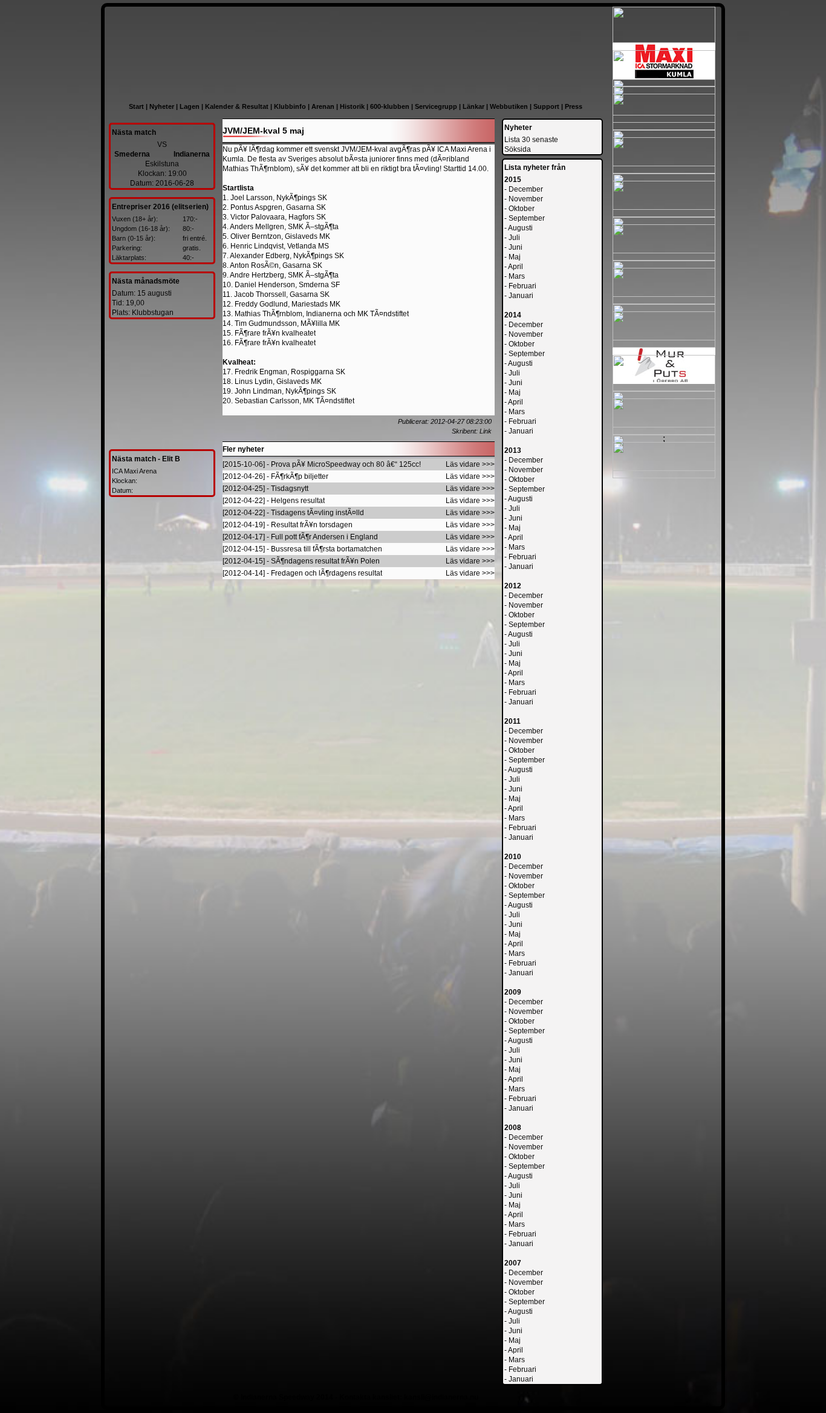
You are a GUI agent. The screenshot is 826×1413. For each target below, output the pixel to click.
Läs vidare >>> (470, 464)
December (526, 189)
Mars (517, 276)
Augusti (520, 228)
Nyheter (161, 106)
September (527, 218)
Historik (352, 106)
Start (136, 106)
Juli (514, 237)
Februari (522, 286)
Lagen (190, 106)
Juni (515, 247)
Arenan (322, 106)
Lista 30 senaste (531, 139)
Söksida (517, 149)
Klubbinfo (290, 106)
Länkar (473, 106)
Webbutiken (509, 106)
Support (546, 106)
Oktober (522, 208)
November (526, 199)
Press (573, 106)
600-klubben (389, 106)
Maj (515, 257)
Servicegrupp (436, 106)
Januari (521, 295)
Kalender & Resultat (236, 106)
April (515, 266)
